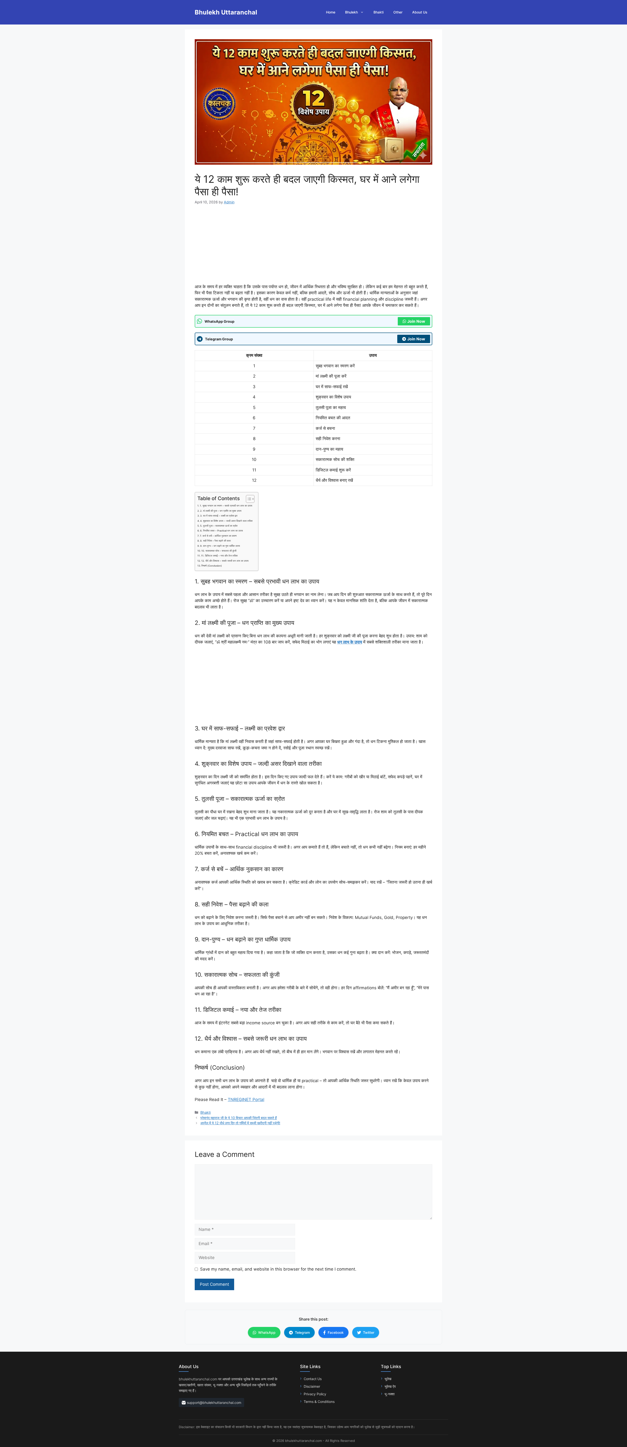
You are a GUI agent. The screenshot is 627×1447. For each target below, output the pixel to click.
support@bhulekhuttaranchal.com (214, 1402)
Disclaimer (312, 1386)
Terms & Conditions (319, 1401)
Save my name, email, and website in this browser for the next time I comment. (278, 1269)
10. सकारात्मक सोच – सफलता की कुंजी (218, 550)
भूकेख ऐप (390, 1386)
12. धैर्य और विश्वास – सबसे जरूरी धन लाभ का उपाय (225, 560)
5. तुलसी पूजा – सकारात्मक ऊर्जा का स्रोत (219, 525)
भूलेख (388, 1379)
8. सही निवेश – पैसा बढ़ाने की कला (215, 540)
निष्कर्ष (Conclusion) (211, 565)
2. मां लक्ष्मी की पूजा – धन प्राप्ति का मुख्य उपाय (220, 510)
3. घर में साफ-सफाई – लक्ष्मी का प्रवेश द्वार (218, 515)
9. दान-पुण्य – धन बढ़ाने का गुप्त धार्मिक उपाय (220, 545)
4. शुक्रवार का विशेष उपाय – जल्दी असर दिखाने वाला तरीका (226, 520)
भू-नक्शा (390, 1394)
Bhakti (379, 12)
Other (397, 12)
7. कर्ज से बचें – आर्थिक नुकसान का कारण (218, 535)
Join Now (416, 321)
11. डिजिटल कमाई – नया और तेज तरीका (219, 555)
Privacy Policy (315, 1394)
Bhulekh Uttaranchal (226, 12)
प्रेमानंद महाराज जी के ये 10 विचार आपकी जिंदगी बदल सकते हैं (238, 1118)
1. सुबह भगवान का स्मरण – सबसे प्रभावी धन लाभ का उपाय (226, 505)
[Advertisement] (313, 247)
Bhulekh (351, 12)
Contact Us (313, 1379)
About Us (419, 12)
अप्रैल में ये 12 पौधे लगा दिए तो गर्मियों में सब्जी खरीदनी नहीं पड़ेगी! (240, 1123)
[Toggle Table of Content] (247, 499)
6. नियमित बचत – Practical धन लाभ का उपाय (221, 530)
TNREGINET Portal (246, 1099)
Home (330, 12)
